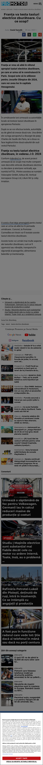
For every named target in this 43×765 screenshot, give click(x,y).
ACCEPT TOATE (21, 758)
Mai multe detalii (24, 726)
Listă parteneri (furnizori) (7, 754)
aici (11, 735)
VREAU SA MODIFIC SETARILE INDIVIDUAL (21, 761)
